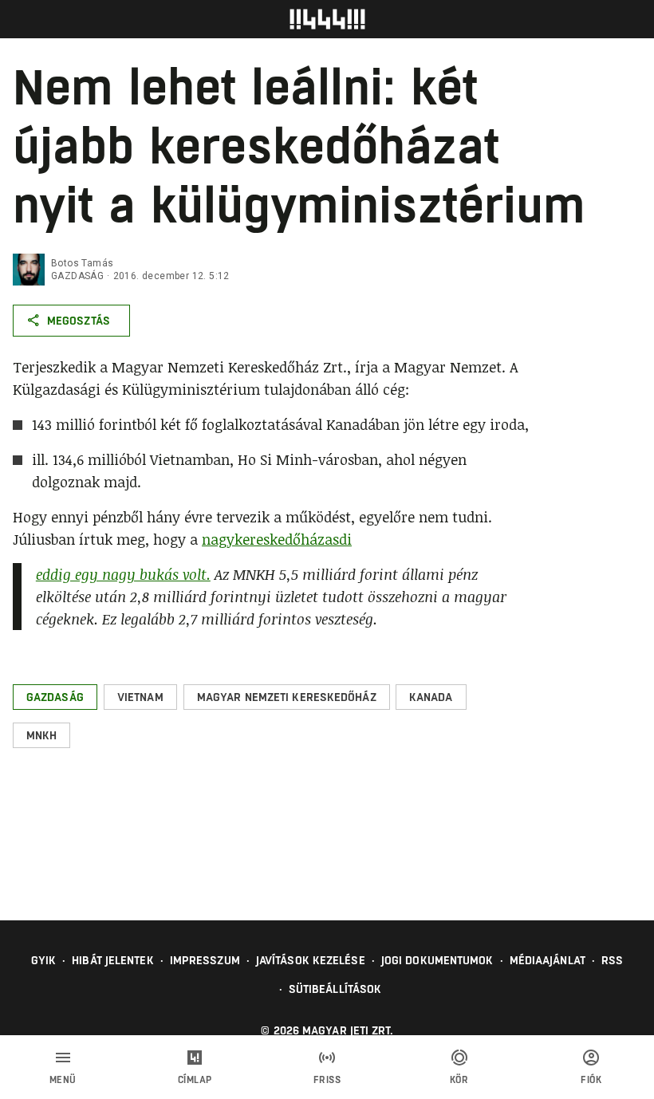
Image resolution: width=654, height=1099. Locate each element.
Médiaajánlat (547, 960)
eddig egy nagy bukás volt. (123, 574)
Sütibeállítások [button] (335, 989)
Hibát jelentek (112, 960)
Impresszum (205, 960)
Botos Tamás (82, 263)
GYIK (43, 960)
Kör (459, 1079)
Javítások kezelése (310, 960)
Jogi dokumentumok (437, 960)
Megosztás (78, 320)
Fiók (591, 1079)
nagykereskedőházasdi (277, 539)
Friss (327, 1079)
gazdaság (77, 276)
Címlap (195, 1079)
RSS (612, 960)
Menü (63, 1079)
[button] (55, 697)
